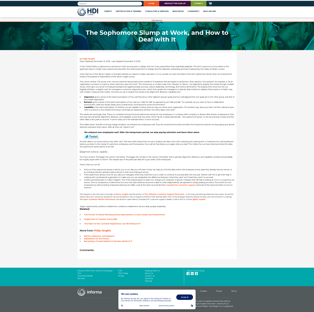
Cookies (203, 291)
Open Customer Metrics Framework (99, 199)
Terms (233, 291)
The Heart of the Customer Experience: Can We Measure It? (112, 224)
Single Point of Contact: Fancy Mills (100, 219)
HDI (79, 273)
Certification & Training (128, 11)
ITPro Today (123, 273)
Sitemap (148, 281)
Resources (178, 11)
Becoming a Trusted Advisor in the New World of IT (108, 241)
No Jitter (81, 278)
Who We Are (209, 11)
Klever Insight (122, 194)
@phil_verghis (199, 199)
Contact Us (150, 276)
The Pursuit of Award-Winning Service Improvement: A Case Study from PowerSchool (124, 215)
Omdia (121, 276)
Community (193, 11)
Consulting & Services (157, 11)
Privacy (219, 291)
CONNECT (198, 3)
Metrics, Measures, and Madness (99, 236)
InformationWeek (85, 276)
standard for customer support (181, 185)
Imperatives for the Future (96, 239)
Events (108, 11)
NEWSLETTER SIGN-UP (175, 3)
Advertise (149, 278)
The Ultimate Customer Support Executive (164, 194)
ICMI (120, 271)
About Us (149, 273)
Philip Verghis (88, 59)
